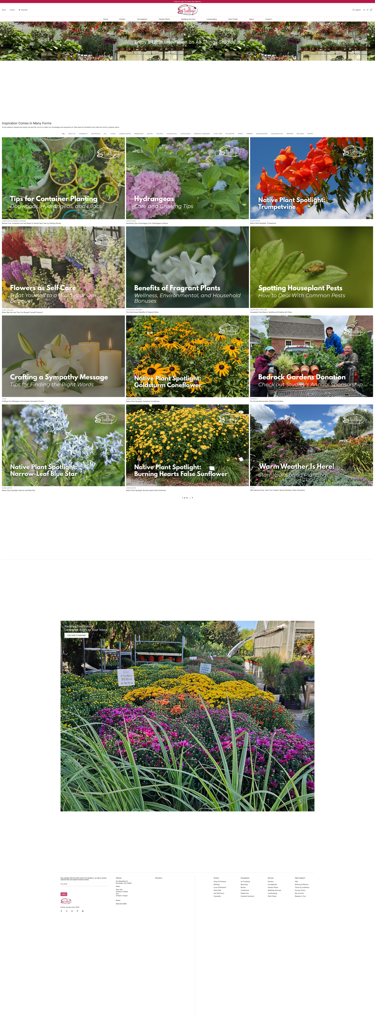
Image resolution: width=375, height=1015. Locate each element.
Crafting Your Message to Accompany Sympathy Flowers (23, 401)
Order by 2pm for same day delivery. (187, 1)
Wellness (300, 133)
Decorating (95, 133)
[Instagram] (72, 911)
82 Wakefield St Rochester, (122, 882)
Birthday (217, 884)
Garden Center (125, 133)
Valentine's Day (277, 133)
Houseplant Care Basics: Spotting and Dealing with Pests (271, 312)
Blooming (244, 884)
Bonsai (243, 887)
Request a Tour (300, 896)
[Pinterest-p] (77, 911)
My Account (299, 893)
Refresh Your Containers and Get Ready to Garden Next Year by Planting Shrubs (31, 223)
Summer (249, 133)
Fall (105, 133)
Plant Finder (272, 896)
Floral (113, 133)
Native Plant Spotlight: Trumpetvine (263, 223)
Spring (240, 133)
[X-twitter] (66, 911)
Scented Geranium (247, 896)
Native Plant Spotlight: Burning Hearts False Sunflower (146, 490)
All (63, 133)
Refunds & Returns (301, 884)
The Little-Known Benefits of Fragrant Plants (142, 312)
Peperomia (245, 893)
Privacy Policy (300, 890)
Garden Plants (273, 887)
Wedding (290, 133)
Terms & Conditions (302, 887)
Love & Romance (220, 887)
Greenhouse (138, 133)
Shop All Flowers (220, 881)
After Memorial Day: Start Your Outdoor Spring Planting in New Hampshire (277, 490)
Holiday (150, 133)
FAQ (296, 881)
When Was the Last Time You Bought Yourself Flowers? (22, 312)
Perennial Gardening (202, 133)
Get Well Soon (219, 893)
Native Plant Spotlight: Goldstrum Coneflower (143, 401)
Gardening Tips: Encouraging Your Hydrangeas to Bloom (147, 223)
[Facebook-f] (61, 911)
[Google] (82, 911)
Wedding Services (274, 890)
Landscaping (185, 133)
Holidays (159, 133)
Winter (310, 133)
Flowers (271, 881)
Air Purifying (245, 881)
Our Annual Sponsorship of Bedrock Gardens (266, 401)
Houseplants (172, 133)
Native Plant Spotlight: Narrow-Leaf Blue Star (18, 490)
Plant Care (217, 133)
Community (83, 133)
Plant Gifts (217, 890)
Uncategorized (261, 133)
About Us (71, 133)
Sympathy (217, 896)
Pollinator (230, 133)
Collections (245, 890)
